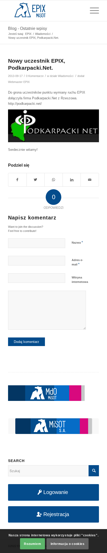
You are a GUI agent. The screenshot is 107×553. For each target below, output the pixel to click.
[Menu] (92, 10)
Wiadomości (65, 75)
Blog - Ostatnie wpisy (27, 28)
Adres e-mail (77, 262)
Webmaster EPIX (19, 81)
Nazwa (77, 242)
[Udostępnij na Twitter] (36, 179)
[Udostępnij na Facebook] (17, 179)
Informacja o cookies (68, 544)
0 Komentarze (35, 75)
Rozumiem (32, 544)
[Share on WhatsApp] (54, 179)
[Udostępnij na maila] (90, 179)
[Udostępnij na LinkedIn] (72, 179)
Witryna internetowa (80, 279)
